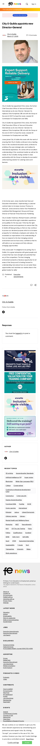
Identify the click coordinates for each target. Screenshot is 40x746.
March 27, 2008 (12, 36)
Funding (21, 504)
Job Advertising (8, 664)
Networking (6, 717)
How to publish (8, 689)
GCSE (29, 504)
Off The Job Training (18, 529)
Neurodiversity (27, 524)
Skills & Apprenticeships (11, 620)
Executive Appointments (11, 631)
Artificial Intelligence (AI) (13, 477)
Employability (7, 616)
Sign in (34, 4)
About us (6, 591)
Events (5, 696)
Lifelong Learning (11, 516)
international (23, 508)
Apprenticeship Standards (24, 473)
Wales (28, 549)
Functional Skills (11, 504)
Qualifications (17, 533)
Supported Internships (26, 541)
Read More (30, 739)
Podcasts (6, 677)
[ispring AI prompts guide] (20, 360)
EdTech (5, 614)
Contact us (6, 593)
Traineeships (10, 549)
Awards (5, 712)
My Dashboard (7, 694)
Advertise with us (8, 599)
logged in (19, 333)
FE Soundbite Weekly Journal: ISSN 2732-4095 (18, 648)
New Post (6, 693)
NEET (17, 524)
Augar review (28, 477)
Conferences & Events (10, 713)
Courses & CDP (8, 715)
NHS (7, 529)
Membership (7, 700)
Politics (8, 533)
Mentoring (9, 524)
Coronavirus (10, 496)
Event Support (7, 668)
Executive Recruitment (10, 633)
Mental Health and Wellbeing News (17, 520)
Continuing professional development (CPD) (18, 491)
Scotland (28, 533)
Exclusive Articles (8, 645)
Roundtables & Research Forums (13, 721)
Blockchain (9, 481)
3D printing (9, 473)
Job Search (6, 635)
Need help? (6, 702)
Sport (7, 541)
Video (5, 679)
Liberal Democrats (28, 512)
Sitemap (6, 603)
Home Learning (11, 508)
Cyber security (21, 496)
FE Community (7, 595)
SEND (7, 537)
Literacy (22, 516)
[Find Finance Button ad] (20, 426)
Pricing (5, 658)
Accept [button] (27, 742)
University (20, 549)
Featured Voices (8, 647)
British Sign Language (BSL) (25, 481)
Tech (27, 545)
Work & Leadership (9, 618)
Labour (16, 512)
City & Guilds (11, 34)
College (8, 485)
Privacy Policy (7, 601)
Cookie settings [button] (13, 742)
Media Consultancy (9, 666)
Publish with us (8, 597)
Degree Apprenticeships (14, 500)
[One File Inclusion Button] (20, 188)
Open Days (6, 719)
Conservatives (18, 485)
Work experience (11, 553)
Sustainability (10, 545)
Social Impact (7, 622)
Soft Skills (26, 537)
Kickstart (8, 512)
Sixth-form (16, 537)
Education (6, 612)
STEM (14, 541)
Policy (30, 529)
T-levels (20, 545)
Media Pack (6, 660)
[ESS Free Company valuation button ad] (20, 382)
